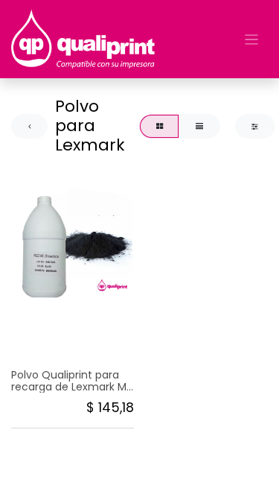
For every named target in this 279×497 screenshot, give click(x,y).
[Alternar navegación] (252, 39)
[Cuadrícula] (159, 126)
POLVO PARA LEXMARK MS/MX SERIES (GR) (62, 338)
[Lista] (199, 126)
